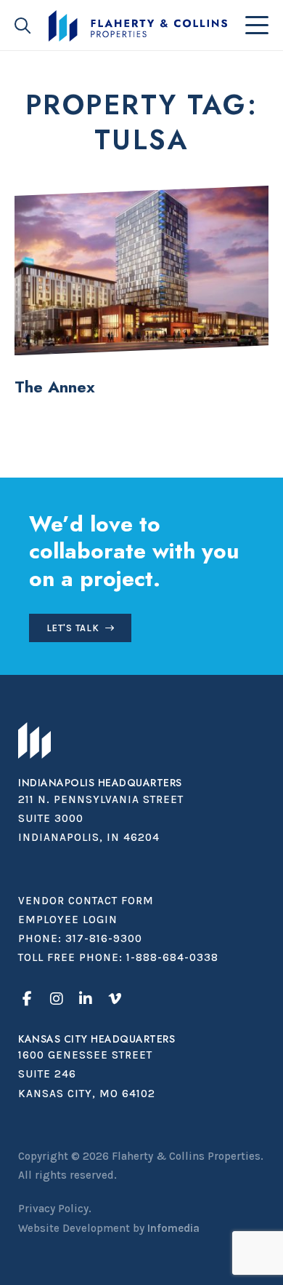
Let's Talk (72, 627)
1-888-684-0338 (172, 957)
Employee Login (68, 919)
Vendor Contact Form (86, 900)
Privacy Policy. (54, 1208)
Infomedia (173, 1228)
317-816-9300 (103, 938)
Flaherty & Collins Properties (138, 25)
